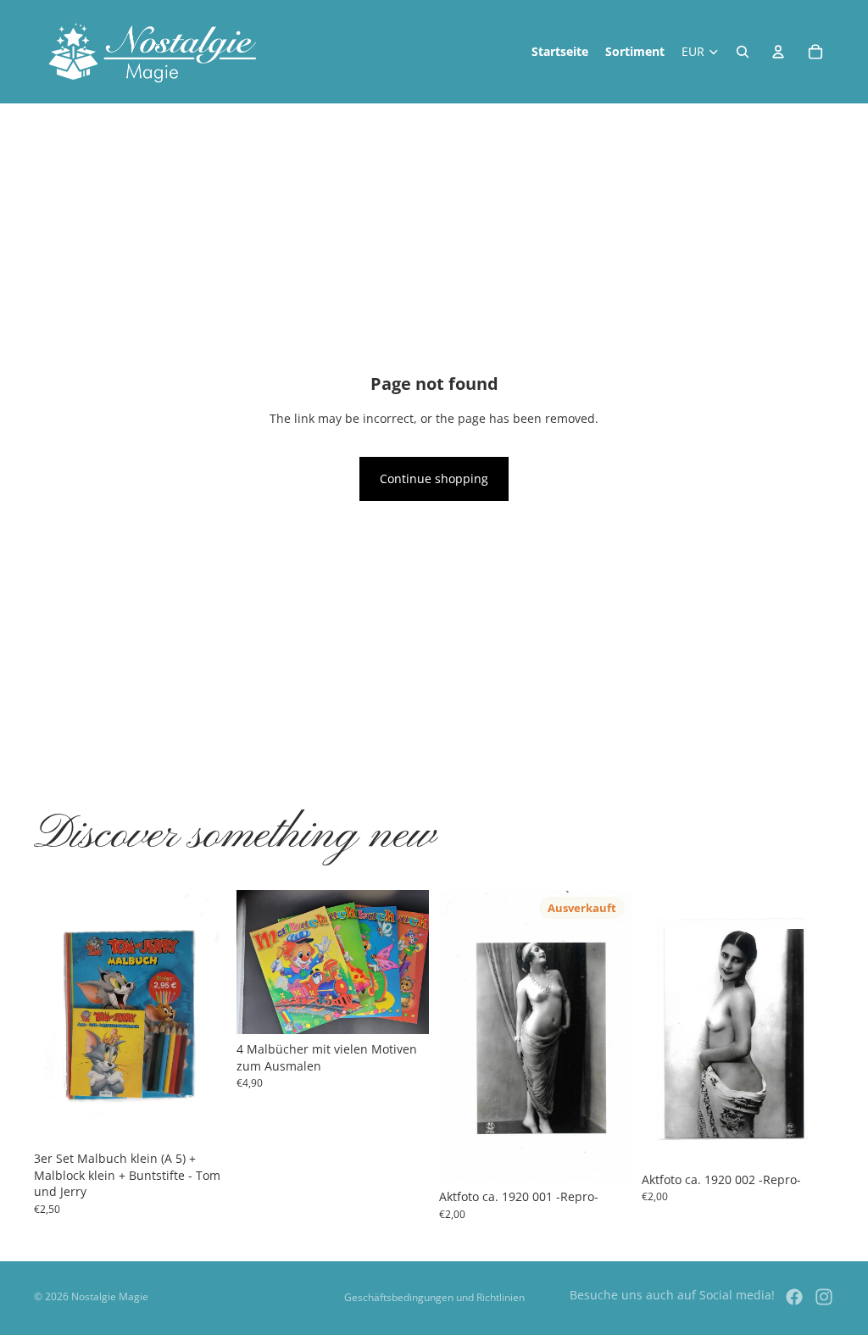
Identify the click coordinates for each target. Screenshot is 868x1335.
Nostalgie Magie (109, 1296)
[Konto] (778, 51)
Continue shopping (434, 478)
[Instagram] (824, 1297)
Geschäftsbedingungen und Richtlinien (434, 1297)
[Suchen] (742, 51)
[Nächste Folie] (207, 1017)
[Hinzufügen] (200, 1117)
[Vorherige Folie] (52, 1017)
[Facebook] (794, 1297)
